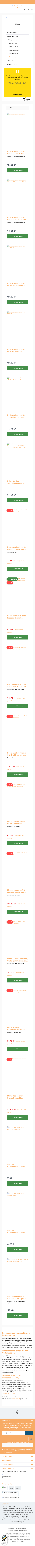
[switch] (4, 1543)
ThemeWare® (20, 1541)
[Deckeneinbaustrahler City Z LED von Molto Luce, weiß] (17, 731)
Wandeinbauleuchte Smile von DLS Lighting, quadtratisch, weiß (17, 1297)
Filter (18, 24)
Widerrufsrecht (23, 1530)
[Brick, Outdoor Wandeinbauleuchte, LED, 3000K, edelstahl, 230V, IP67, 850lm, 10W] (17, 459)
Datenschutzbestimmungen (17, 1449)
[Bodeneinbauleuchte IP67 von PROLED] (17, 327)
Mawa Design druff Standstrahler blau (15, 1097)
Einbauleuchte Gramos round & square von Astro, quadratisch (16, 822)
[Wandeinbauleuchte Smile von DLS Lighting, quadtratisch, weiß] (17, 1274)
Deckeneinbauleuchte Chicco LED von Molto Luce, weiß (16, 548)
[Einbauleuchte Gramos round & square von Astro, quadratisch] (17, 800)
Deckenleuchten (13, 50)
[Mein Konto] (28, 10)
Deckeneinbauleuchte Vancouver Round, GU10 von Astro (17, 685)
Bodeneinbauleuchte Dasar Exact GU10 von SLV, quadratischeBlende (16, 218)
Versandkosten (8, 1534)
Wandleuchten (13, 40)
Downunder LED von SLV (9, 1393)
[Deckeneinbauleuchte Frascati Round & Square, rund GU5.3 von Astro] (17, 594)
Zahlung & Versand (13, 1530)
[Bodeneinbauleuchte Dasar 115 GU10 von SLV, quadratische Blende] (17, 129)
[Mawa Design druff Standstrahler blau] (17, 1074)
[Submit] (29, 1433)
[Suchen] (24, 10)
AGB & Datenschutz (21, 1528)
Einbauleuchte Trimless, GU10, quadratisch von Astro (17, 960)
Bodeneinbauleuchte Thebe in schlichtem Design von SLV (16, 416)
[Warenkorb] (32, 10)
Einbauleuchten (13, 57)
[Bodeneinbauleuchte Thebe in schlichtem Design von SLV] (17, 393)
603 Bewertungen (17, 94)
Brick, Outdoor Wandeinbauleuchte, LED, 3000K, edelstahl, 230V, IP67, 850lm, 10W (17, 482)
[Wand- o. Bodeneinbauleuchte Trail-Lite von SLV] (17, 1208)
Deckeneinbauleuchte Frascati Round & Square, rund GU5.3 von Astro (17, 617)
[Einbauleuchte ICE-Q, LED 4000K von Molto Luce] (17, 868)
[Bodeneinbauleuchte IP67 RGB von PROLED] (17, 261)
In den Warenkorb (17, 170)
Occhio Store (12, 64)
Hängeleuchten (13, 53)
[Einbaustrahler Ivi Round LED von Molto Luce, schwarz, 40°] (17, 1005)
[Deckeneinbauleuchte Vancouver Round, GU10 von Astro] (17, 662)
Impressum (11, 1528)
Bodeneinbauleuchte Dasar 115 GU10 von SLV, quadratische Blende (16, 152)
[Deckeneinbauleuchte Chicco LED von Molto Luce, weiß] (17, 525)
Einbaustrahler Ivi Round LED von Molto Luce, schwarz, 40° (16, 1028)
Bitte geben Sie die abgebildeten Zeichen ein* (17, 1442)
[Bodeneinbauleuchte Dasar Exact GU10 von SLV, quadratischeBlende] (17, 195)
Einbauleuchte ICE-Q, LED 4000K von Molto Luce (16, 891)
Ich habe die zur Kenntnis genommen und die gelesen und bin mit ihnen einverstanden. (18, 1451)
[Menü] (3, 10)
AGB (15, 1451)
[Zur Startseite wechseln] (17, 7)
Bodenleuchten (13, 47)
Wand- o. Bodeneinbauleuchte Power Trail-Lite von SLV (16, 1165)
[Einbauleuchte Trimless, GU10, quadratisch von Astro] (17, 937)
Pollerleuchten (12, 43)
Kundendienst (16, 1398)
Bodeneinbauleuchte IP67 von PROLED (16, 350)
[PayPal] (5, 1488)
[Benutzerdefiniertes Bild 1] (8, 1477)
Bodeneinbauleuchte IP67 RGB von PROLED (16, 284)
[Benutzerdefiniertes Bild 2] (10, 1499)
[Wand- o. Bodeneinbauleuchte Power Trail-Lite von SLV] (17, 1142)
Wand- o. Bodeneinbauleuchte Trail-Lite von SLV (16, 1231)
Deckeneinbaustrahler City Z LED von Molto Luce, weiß (16, 754)
